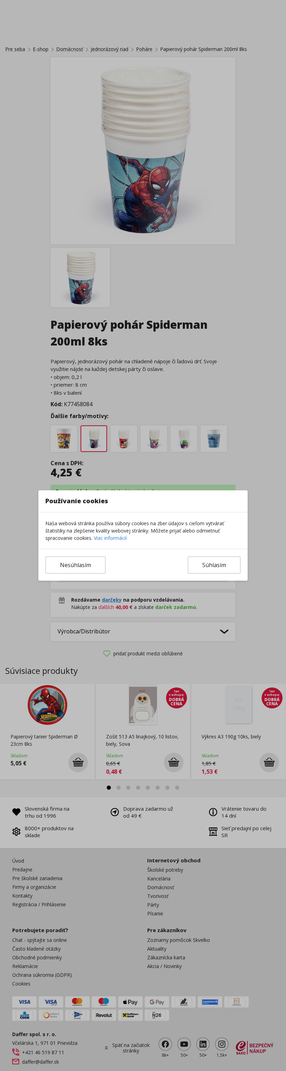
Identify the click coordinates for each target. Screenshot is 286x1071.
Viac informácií (110, 538)
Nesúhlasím (75, 565)
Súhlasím (214, 565)
